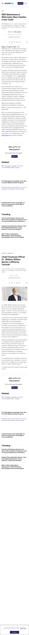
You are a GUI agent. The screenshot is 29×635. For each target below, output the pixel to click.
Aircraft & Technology (8, 253)
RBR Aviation (17, 31)
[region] (14, 630)
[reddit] (17, 42)
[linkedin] (12, 42)
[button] (3, 3)
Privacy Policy (23, 628)
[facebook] (9, 42)
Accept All (14, 632)
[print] (26, 42)
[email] (19, 42)
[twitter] (14, 42)
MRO (3, 10)
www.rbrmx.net (6, 135)
